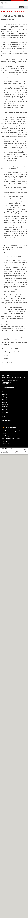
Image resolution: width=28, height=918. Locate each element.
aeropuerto (15, 363)
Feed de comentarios (7, 422)
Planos (7, 448)
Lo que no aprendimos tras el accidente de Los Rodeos (13, 378)
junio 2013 (4, 401)
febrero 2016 (5, 397)
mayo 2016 (4, 396)
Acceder (4, 418)
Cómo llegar (3, 448)
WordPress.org (5, 423)
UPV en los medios (11, 427)
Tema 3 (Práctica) (6, 375)
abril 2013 (4, 402)
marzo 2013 (5, 404)
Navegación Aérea (6, 382)
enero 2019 (4, 394)
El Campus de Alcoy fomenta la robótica (11, 435)
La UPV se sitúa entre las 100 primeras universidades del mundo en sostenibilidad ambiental (12, 440)
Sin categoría (5, 412)
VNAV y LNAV (5, 384)
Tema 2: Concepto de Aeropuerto (10, 380)
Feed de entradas (6, 420)
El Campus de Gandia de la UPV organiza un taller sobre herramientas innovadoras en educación (14, 430)
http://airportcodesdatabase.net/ (12, 322)
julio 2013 (4, 399)
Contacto (11, 448)
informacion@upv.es (4, 452)
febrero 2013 (5, 406)
